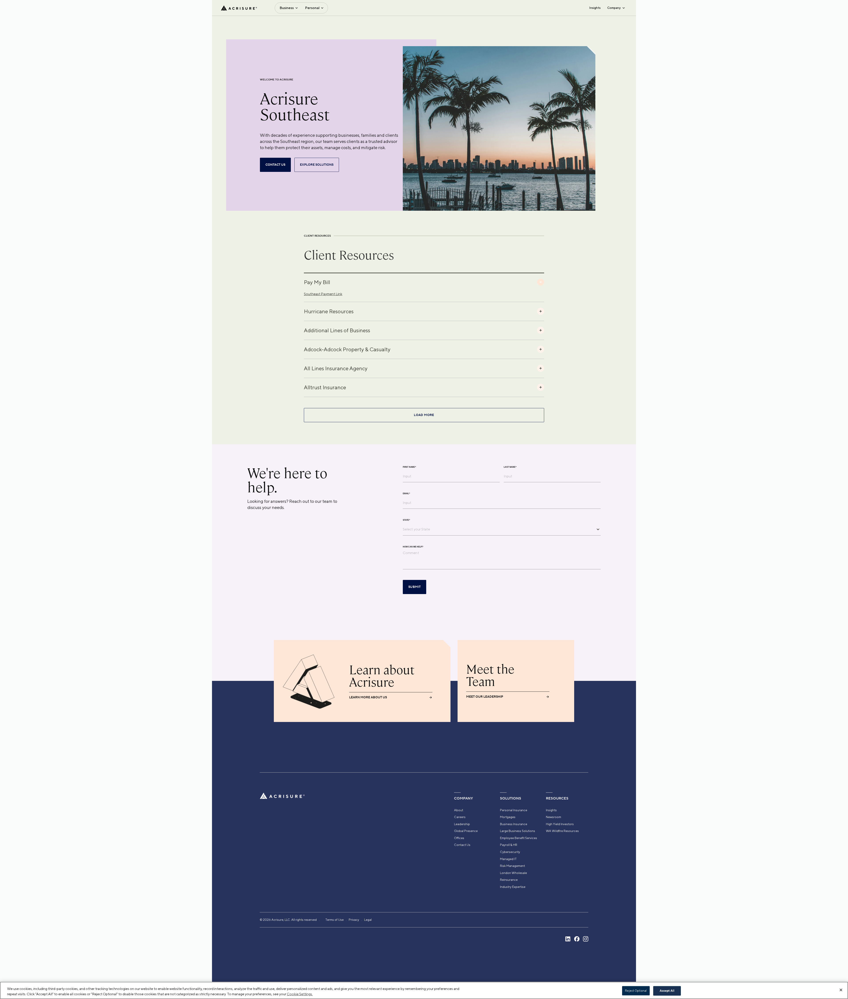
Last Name (510, 467)
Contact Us (462, 845)
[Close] (841, 990)
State (406, 520)
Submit (414, 587)
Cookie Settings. (300, 994)
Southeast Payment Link (323, 294)
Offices (459, 838)
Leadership (462, 824)
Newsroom (553, 817)
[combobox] (498, 529)
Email (406, 494)
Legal (368, 919)
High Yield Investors (560, 824)
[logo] (239, 8)
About (458, 810)
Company (614, 7)
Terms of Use (334, 919)
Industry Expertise (512, 887)
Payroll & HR (508, 845)
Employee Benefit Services (518, 838)
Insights (595, 7)
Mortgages (507, 817)
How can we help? (413, 547)
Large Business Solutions (517, 831)
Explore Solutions (316, 165)
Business (287, 8)
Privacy (354, 919)
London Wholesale (513, 873)
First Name (409, 467)
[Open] (598, 529)
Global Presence (466, 831)
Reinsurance (509, 879)
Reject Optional (636, 990)
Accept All (667, 991)
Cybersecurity (510, 852)
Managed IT (508, 859)
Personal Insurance (513, 810)
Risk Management (512, 866)
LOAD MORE (424, 415)
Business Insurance (513, 824)
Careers (460, 817)
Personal (312, 8)
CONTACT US (275, 165)
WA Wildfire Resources (562, 831)
